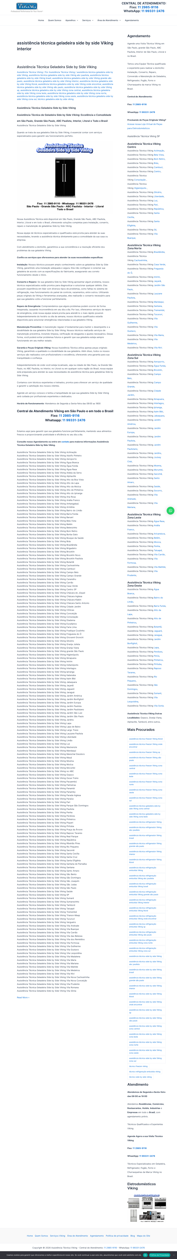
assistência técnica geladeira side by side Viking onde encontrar (69, 84)
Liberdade (159, 196)
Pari (156, 204)
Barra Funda (160, 606)
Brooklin (158, 370)
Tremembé (159, 310)
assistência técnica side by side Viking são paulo (145, 1019)
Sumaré (157, 693)
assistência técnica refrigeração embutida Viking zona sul (142, 949)
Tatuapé (158, 550)
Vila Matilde (159, 567)
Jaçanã (157, 281)
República (159, 209)
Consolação (140, 179)
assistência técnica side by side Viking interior (145, 987)
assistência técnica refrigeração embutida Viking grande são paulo (143, 893)
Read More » (23, 997)
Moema (157, 465)
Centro (157, 171)
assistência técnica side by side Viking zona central (145, 1027)
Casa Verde (159, 264)
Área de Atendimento (77, 1235)
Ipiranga (158, 407)
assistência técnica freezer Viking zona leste (145, 775)
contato (65, 441)
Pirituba (157, 664)
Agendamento (97, 1235)
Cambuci (158, 167)
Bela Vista (159, 154)
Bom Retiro (159, 159)
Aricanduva (159, 533)
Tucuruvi (158, 314)
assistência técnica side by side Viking (145, 956)
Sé (155, 229)
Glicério (157, 192)
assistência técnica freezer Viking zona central (145, 766)
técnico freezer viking (138, 1066)
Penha (157, 546)
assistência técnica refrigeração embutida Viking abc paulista (142, 877)
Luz (155, 200)
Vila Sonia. (159, 705)
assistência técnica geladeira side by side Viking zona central (50, 90)
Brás (156, 163)
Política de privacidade (117, 1235)
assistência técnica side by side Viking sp (145, 1011)
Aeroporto (159, 361)
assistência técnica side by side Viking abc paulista (145, 962)
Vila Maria (159, 335)
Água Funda (159, 365)
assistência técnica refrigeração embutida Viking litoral (142, 909)
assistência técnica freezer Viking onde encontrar (145, 745)
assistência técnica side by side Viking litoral (145, 995)
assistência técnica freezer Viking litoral (146, 739)
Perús (156, 656)
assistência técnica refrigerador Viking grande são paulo (145, 844)
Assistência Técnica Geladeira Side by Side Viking (57, 67)
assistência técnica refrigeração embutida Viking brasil (142, 885)
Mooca (157, 542)
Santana (158, 306)
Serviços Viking (57, 1235)
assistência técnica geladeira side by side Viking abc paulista (59, 75)
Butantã (157, 626)
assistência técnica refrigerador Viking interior (145, 852)
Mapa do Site (143, 1235)
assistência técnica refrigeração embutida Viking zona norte (142, 941)
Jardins (157, 453)
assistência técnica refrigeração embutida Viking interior (142, 901)
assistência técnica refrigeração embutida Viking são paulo (142, 933)
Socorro (158, 490)
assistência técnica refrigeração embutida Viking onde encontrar (142, 917)
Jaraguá (158, 635)
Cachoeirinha (140, 260)
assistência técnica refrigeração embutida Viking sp (142, 925)
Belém (157, 538)
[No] (173, 1255)
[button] (77, 20)
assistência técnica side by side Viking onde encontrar (145, 1003)
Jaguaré (158, 631)
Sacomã (158, 474)
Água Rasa (159, 521)
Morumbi (158, 469)
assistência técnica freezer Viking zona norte (145, 783)
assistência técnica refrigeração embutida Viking (142, 868)
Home (30, 1235)
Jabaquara (159, 415)
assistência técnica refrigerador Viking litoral (145, 860)
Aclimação (159, 150)
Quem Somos (41, 1235)
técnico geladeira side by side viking (56, 99)
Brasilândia (159, 252)
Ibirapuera (159, 399)
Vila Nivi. (158, 347)
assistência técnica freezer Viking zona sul (145, 799)
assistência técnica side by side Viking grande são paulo (145, 979)
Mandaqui (159, 302)
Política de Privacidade (159, 1255)
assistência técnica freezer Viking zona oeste (145, 791)
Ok (145, 1255)
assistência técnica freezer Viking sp (144, 752)
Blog (132, 1235)
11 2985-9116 (148, 7)
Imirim (157, 277)
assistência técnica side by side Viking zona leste (145, 1035)
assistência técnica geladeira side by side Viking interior (51, 81)
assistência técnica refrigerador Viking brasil (145, 836)
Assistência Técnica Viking (30, 72)
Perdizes (158, 651)
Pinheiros (158, 660)
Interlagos (159, 403)
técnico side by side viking (140, 1077)
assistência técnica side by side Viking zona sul (145, 1059)
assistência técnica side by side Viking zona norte (145, 1043)
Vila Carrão (159, 554)
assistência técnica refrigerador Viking (145, 822)
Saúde (157, 486)
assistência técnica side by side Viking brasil (145, 970)
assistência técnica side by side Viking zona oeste (145, 1051)
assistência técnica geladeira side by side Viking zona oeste (46, 96)
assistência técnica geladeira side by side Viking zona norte (76, 93)
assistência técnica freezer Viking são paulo (145, 758)
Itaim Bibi (158, 411)
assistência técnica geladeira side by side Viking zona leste (144, 815)
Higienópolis (140, 188)
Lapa (156, 647)
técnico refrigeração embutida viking (144, 1071)
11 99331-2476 (152, 11)
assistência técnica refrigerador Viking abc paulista (145, 828)
